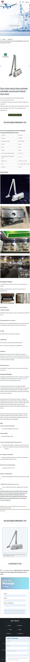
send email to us (16, 115)
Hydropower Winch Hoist (6, 496)
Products (10, 39)
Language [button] (27, 2)
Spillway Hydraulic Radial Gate (7, 494)
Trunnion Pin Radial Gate (9, 493)
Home (3, 39)
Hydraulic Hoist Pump (17, 496)
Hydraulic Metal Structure (21, 493)
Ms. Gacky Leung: (8, 570)
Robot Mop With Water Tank (14, 498)
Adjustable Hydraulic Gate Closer (8, 491)
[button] (20, 2)
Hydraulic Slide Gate (20, 494)
